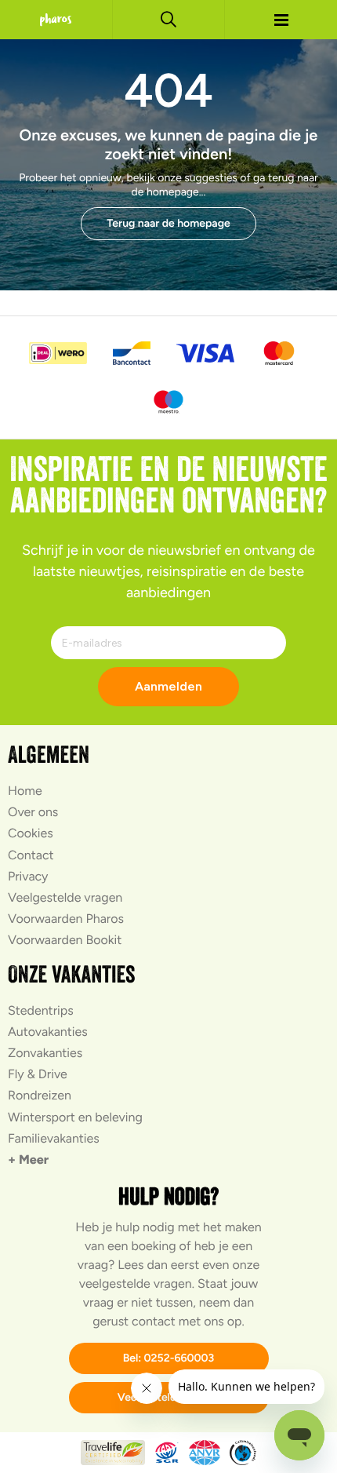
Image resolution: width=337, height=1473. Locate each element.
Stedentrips (41, 1010)
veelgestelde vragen (135, 1283)
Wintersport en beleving (75, 1117)
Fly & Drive (37, 1073)
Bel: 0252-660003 (169, 1358)
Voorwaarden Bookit (64, 939)
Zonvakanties (45, 1052)
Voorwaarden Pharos (66, 918)
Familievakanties (54, 1138)
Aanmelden (168, 686)
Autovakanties (48, 1031)
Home (25, 790)
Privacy (28, 876)
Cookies (30, 833)
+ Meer (28, 1159)
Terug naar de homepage (168, 223)
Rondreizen (39, 1095)
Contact (31, 855)
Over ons (33, 811)
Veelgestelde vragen (65, 897)
